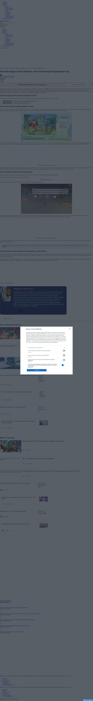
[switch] (63, 351)
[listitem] (46, 347)
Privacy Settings (88, 700)
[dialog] (46, 351)
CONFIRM (36, 370)
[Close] (70, 329)
